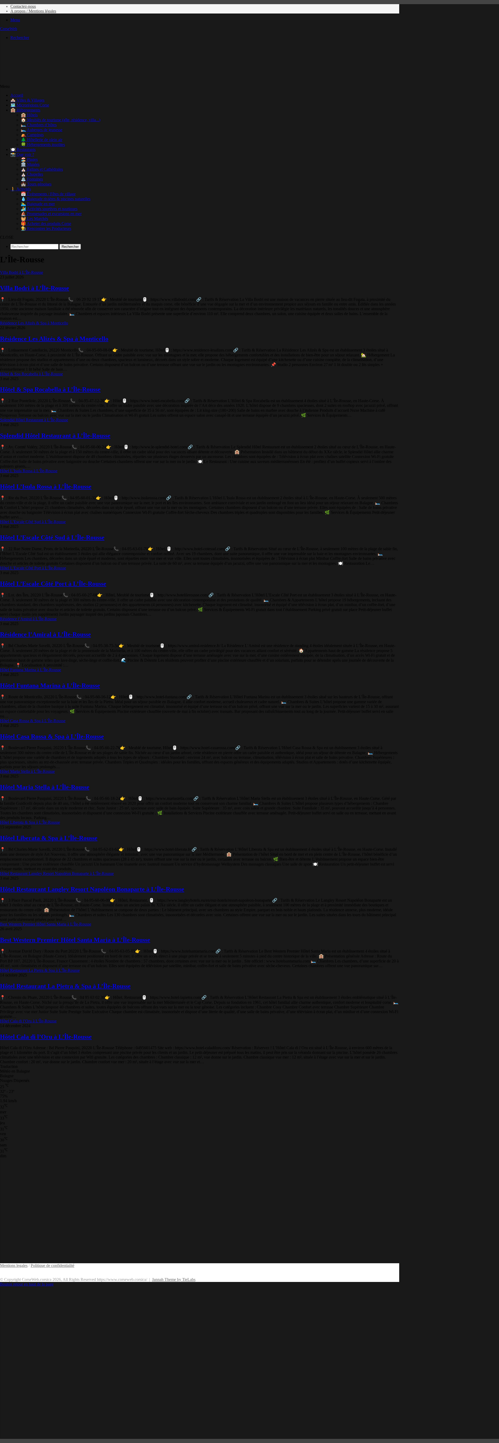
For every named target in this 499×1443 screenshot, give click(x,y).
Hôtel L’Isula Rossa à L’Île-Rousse (45, 486)
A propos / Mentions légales (33, 11)
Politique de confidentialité (52, 1265)
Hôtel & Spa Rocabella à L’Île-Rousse (50, 389)
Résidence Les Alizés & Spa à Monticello (54, 338)
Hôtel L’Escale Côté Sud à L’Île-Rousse (52, 537)
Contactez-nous (23, 6)
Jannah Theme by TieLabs (173, 1279)
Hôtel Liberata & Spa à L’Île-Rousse (48, 838)
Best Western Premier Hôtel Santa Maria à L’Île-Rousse (75, 939)
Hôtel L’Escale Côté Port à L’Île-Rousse (53, 583)
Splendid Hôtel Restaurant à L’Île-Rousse (55, 435)
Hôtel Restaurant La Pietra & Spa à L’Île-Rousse (65, 986)
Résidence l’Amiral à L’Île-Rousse (45, 634)
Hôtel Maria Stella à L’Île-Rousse (44, 787)
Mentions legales (14, 1265)
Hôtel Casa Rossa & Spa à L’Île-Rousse (52, 736)
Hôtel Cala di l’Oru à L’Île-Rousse (46, 1036)
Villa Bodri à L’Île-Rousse (34, 288)
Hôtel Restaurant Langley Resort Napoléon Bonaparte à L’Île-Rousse (92, 889)
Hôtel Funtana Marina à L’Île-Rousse (50, 685)
